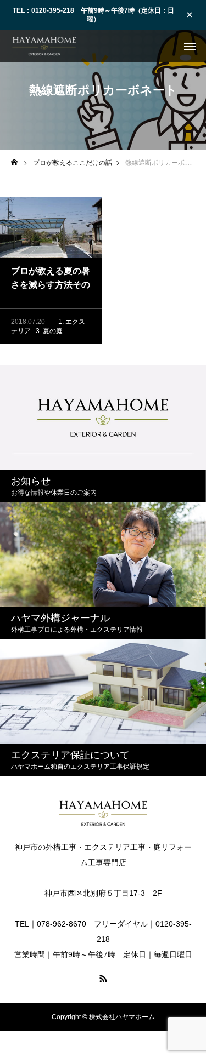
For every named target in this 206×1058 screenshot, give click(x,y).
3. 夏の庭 (49, 331)
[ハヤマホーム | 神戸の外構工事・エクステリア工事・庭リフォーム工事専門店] (44, 46)
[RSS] (103, 978)
